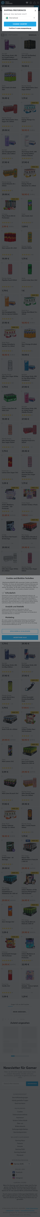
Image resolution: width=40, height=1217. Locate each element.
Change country (20, 24)
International (13, 18)
